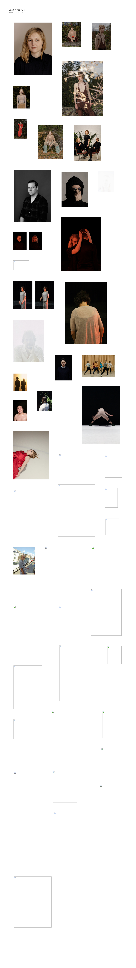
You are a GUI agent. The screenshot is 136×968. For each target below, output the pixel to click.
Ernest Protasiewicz (16, 10)
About (23, 12)
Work (10, 12)
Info (17, 12)
